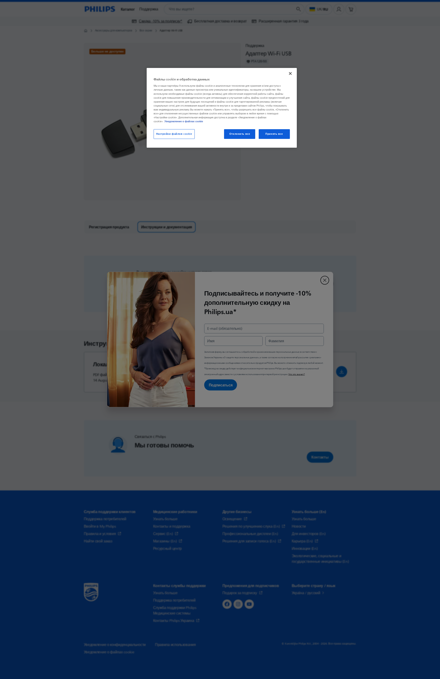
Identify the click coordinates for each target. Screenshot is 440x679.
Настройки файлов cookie (174, 134)
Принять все (274, 134)
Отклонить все (239, 134)
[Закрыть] (290, 73)
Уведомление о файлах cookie (183, 121)
